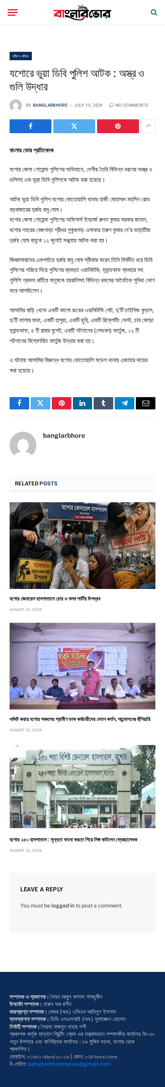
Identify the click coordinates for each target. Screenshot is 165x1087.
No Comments (132, 105)
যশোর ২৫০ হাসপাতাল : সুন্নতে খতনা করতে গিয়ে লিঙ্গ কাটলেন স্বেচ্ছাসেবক (73, 839)
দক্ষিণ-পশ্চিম (21, 56)
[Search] (153, 12)
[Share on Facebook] (30, 126)
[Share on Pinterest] (118, 126)
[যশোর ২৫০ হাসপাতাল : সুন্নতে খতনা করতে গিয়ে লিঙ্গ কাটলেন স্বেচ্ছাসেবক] (82, 786)
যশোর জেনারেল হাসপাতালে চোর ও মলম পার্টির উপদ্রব (56, 598)
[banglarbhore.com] (82, 12)
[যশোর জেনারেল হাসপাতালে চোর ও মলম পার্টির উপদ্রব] (82, 545)
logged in (62, 905)
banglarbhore (50, 105)
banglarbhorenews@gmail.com (69, 1064)
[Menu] (13, 12)
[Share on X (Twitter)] (74, 126)
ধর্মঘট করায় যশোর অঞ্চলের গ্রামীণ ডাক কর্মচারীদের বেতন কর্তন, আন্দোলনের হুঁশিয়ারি (80, 719)
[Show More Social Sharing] (148, 126)
